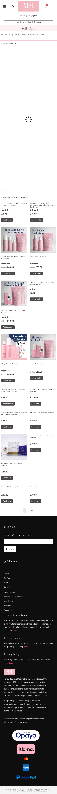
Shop (11, 34)
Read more (7, 220)
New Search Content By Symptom (28, 22)
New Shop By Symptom (28, 16)
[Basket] (45, 6)
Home (4, 34)
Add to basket (36, 220)
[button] (4, 6)
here (15, 630)
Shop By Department (24, 34)
